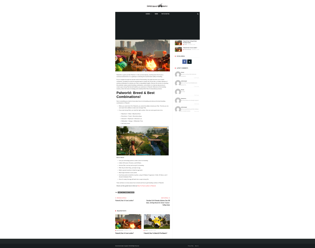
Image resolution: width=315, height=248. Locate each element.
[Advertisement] (157, 28)
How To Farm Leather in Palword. (147, 185)
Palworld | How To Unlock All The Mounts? (155, 233)
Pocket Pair (132, 192)
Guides (148, 14)
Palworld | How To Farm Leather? (124, 233)
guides (119, 192)
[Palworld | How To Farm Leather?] (128, 221)
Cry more (183, 91)
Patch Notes (165, 14)
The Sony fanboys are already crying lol (190, 100)
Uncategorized (119, 230)
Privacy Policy (191, 245)
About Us (197, 245)
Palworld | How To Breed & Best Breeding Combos (190, 41)
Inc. (122, 192)
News (156, 14)
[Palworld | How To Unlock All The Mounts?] (157, 221)
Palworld (126, 192)
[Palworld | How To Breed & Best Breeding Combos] (178, 42)
